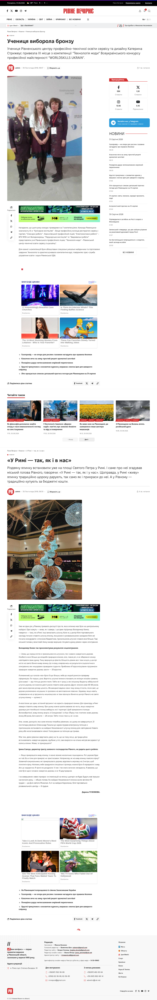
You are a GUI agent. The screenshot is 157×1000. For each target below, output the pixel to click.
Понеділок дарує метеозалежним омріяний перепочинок (47, 363)
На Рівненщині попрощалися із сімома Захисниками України (48, 890)
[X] (11, 11)
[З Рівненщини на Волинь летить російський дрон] (133, 410)
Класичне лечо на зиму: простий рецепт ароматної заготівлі (48, 359)
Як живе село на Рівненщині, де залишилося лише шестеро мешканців (94, 426)
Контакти (148, 3)
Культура (20, 420)
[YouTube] (16, 11)
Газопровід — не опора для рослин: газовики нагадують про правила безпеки (56, 355)
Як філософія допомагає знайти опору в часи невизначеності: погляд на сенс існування (24, 426)
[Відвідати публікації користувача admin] (10, 67)
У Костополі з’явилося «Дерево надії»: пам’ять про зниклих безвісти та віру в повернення (59, 426)
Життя (91, 420)
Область (56, 420)
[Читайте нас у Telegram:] (113, 122)
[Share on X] (11, 221)
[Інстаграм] (21, 11)
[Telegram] (25, 11)
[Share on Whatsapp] (11, 226)
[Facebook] (118, 91)
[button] (140, 11)
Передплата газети (133, 3)
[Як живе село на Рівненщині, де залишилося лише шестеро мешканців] (97, 410)
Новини (11, 35)
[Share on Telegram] (11, 232)
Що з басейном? (27, 25)
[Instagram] (118, 105)
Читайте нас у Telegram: (127, 121)
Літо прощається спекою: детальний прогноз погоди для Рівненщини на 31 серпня (58, 374)
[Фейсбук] (7, 11)
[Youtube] (138, 105)
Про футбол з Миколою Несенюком (138, 25)
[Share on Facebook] (11, 215)
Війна (128, 420)
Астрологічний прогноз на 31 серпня (123, 206)
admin (17, 68)
